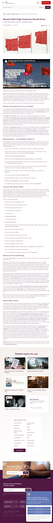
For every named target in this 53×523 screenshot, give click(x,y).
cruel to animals (10, 178)
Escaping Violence (17, 443)
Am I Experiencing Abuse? (10, 344)
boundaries (38, 183)
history (17, 232)
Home (4, 14)
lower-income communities (11, 226)
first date (12, 258)
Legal (28, 437)
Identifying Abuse (15, 14)
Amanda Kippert (7, 25)
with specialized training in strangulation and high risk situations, (31, 319)
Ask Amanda (16, 425)
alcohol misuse (12, 222)
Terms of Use (12, 515)
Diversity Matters (17, 437)
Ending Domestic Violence (19, 440)
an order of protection (39, 294)
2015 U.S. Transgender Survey (12, 127)
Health (28, 427)
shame (37, 328)
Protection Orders (30, 440)
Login (37, 2)
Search (48, 7)
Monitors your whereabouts (11, 180)
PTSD (21, 229)
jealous (14, 161)
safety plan (20, 289)
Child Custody (17, 428)
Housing (28, 429)
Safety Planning (30, 443)
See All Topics (19, 450)
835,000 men (41, 112)
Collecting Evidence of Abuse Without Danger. (31, 314)
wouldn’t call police (43, 304)
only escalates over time (38, 282)
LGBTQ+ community (11, 116)
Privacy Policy (5, 515)
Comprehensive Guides (19, 435)
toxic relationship (14, 278)
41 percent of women (21, 109)
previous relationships (20, 156)
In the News (29, 435)
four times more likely (30, 130)
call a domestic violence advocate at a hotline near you (33, 286)
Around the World (17, 423)
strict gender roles (13, 246)
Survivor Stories (30, 445)
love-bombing (30, 153)
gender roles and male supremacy (25, 159)
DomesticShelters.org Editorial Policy (20, 515)
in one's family (17, 202)
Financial (15, 445)
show (32, 225)
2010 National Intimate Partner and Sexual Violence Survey (26, 118)
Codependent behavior (10, 216)
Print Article (44, 25)
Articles (8, 14)
